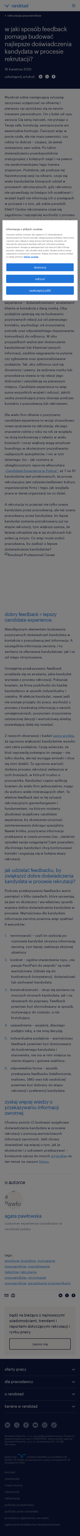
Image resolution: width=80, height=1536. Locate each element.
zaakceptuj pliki (40, 290)
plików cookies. (31, 257)
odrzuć (40, 279)
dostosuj (40, 267)
